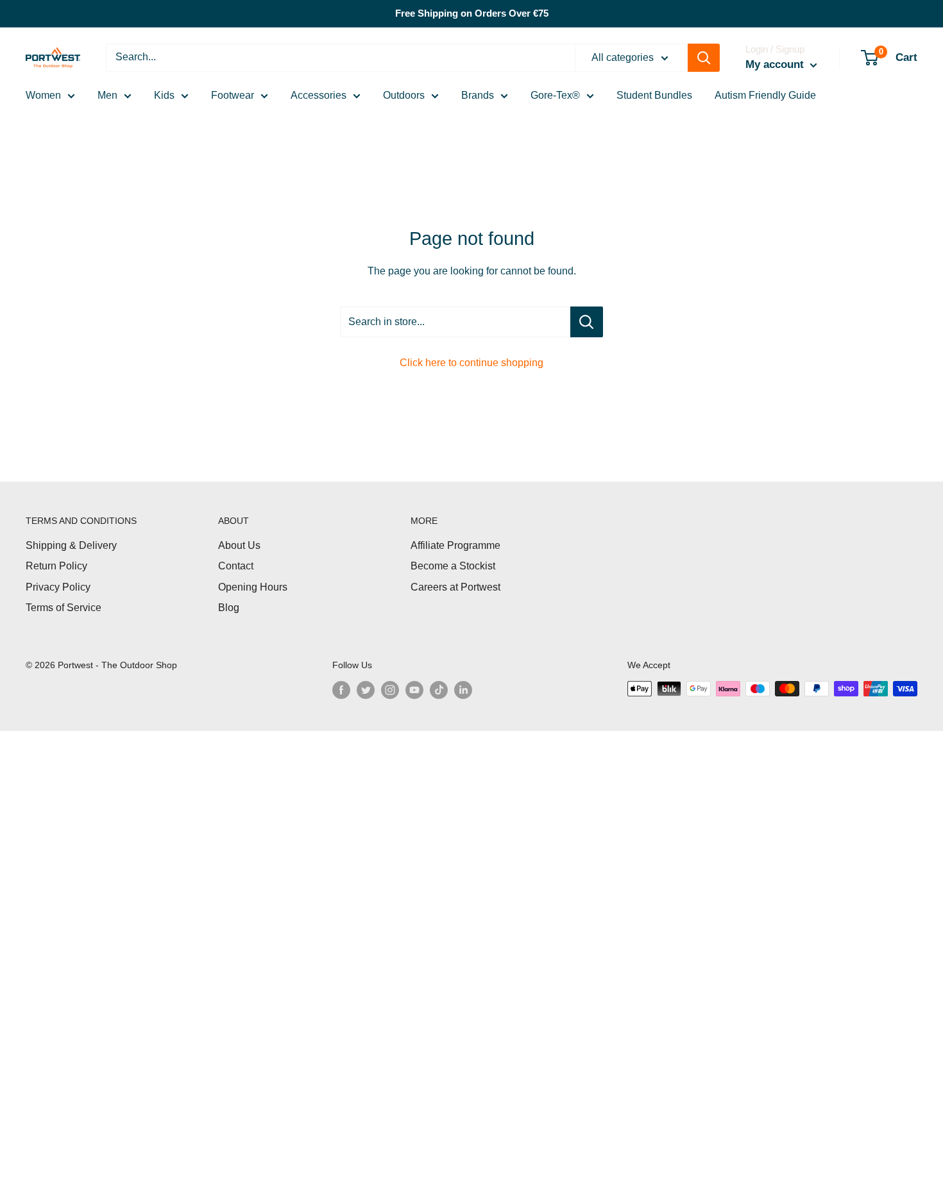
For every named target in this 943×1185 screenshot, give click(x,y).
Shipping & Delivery (71, 545)
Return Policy (56, 565)
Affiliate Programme (455, 545)
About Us (239, 545)
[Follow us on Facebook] (341, 690)
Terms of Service (63, 607)
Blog (228, 607)
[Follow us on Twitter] (366, 690)
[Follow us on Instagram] (390, 690)
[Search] (704, 58)
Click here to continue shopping (471, 362)
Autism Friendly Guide (765, 95)
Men (107, 95)
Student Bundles (654, 95)
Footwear (232, 95)
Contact (235, 565)
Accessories (318, 95)
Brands (477, 95)
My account (776, 64)
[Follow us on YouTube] (414, 690)
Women (43, 95)
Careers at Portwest (455, 587)
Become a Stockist (453, 565)
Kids (164, 95)
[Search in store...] (586, 322)
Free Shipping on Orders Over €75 (471, 13)
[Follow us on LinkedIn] (463, 690)
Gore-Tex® (555, 95)
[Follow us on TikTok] (439, 690)
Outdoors (404, 95)
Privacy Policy (58, 587)
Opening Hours (252, 587)
